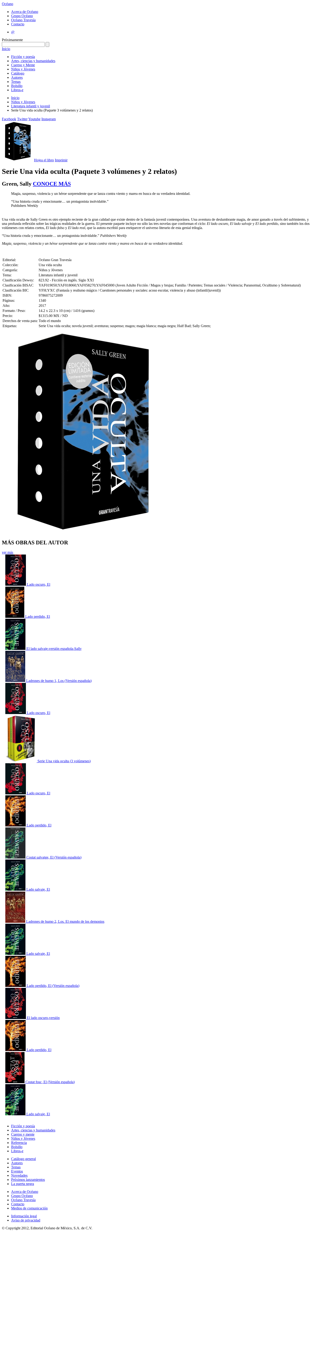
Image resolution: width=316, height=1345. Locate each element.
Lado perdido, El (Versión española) (53, 986)
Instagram (48, 119)
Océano (7, 4)
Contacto (17, 24)
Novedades (19, 1175)
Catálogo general (23, 1159)
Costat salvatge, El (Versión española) (53, 857)
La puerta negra (22, 1184)
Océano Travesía (23, 20)
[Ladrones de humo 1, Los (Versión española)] (15, 681)
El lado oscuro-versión (43, 1018)
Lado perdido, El (37, 616)
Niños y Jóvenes (23, 69)
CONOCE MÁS (52, 184)
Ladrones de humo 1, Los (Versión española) (59, 681)
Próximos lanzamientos (28, 1180)
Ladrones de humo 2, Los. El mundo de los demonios (65, 921)
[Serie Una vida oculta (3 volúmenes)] (21, 761)
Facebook (9, 119)
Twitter (22, 119)
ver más (7, 552)
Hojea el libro (44, 160)
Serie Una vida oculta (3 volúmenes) (64, 761)
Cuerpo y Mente (23, 65)
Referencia (19, 1143)
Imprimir (61, 160)
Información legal (24, 1216)
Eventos (17, 1171)
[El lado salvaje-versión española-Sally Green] (15, 649)
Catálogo (17, 73)
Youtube (34, 119)
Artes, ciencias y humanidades (33, 61)
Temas (16, 82)
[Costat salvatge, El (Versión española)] (15, 857)
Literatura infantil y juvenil (30, 106)
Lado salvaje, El (38, 889)
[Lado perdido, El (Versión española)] (16, 986)
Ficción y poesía (23, 57)
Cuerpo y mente (22, 1134)
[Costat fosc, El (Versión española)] (15, 1082)
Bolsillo (16, 86)
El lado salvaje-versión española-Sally (54, 649)
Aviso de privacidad (25, 1220)
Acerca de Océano (24, 12)
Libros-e (17, 90)
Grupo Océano (22, 16)
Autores (17, 77)
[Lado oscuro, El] (16, 584)
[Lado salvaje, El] (15, 889)
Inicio (6, 49)
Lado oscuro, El (38, 584)
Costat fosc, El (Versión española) (50, 1082)
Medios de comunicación (29, 1208)
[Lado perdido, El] (15, 616)
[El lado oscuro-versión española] (16, 1018)
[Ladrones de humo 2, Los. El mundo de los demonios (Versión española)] (15, 921)
